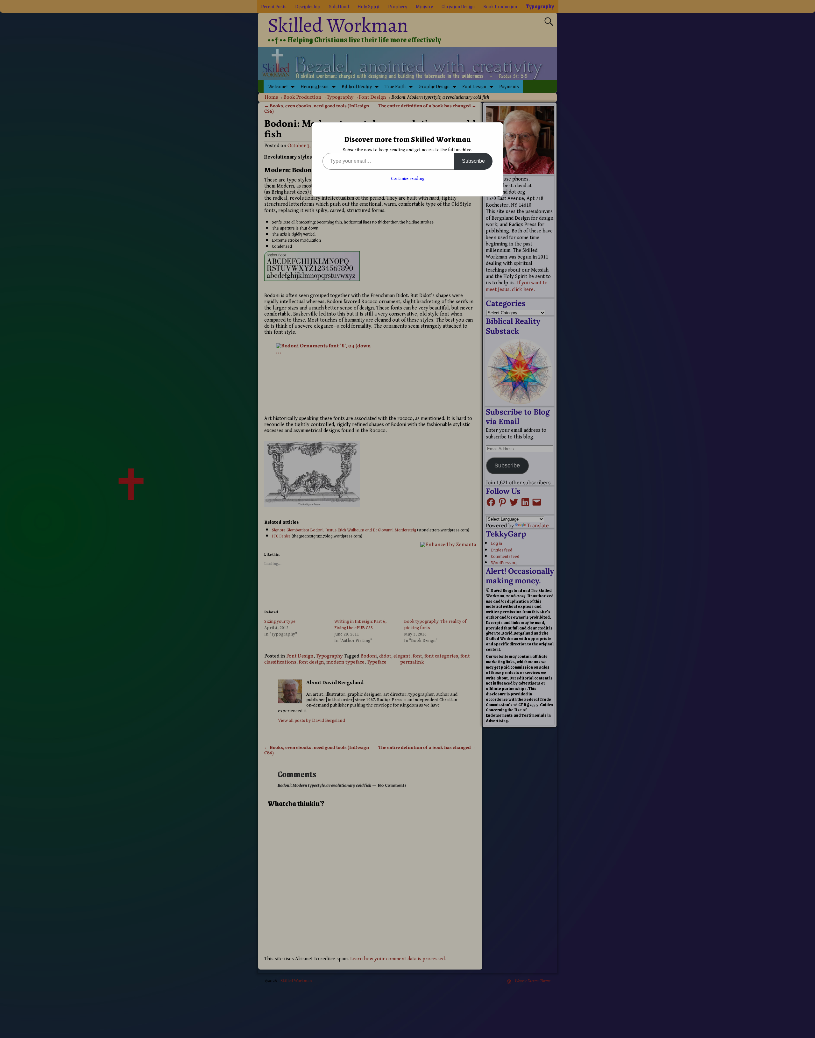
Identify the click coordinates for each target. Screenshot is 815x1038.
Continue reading (407, 178)
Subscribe (473, 161)
